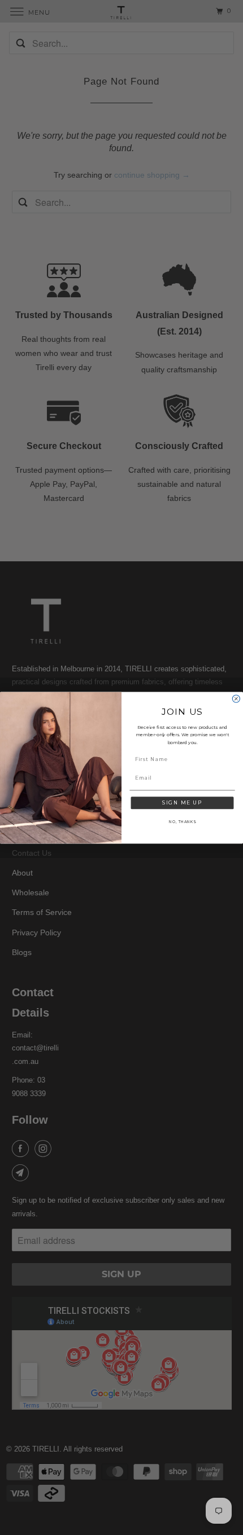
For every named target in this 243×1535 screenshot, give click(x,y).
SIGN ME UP (182, 802)
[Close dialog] (236, 698)
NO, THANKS (182, 821)
